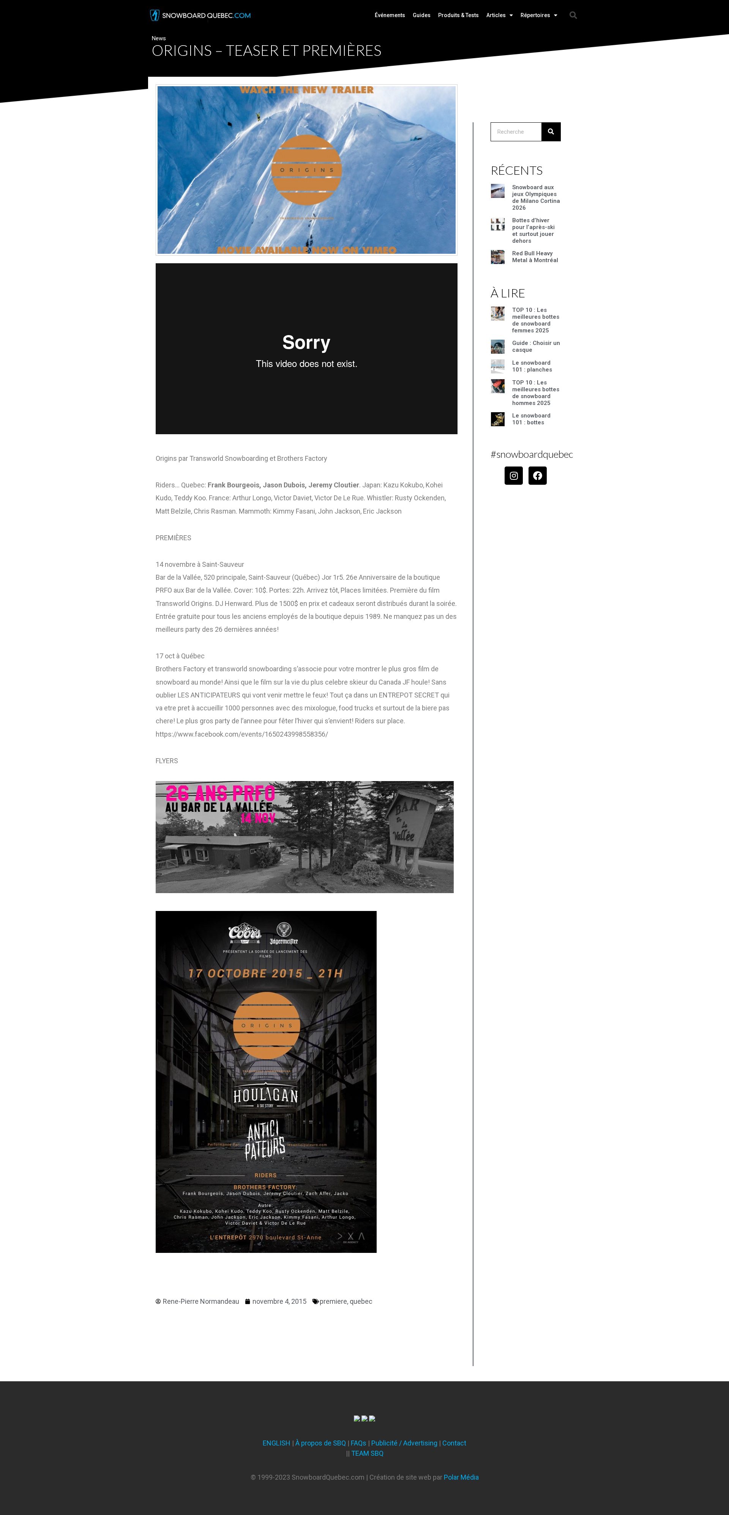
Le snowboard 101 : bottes (531, 419)
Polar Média (461, 1477)
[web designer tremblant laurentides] (357, 1419)
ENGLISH (276, 1443)
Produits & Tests (458, 15)
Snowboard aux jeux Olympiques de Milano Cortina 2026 (536, 197)
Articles (496, 15)
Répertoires (535, 15)
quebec (361, 1301)
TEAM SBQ (367, 1453)
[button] (573, 15)
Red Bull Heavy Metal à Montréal (535, 257)
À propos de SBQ (320, 1443)
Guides (422, 15)
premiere (333, 1301)
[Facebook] (538, 476)
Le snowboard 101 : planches (532, 366)
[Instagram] (514, 476)
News (159, 38)
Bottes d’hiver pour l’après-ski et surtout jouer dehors (533, 230)
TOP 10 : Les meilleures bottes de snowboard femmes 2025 (535, 320)
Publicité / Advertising (404, 1443)
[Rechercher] (550, 132)
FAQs (358, 1443)
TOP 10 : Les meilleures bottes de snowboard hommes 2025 (535, 392)
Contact (454, 1443)
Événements (390, 15)
